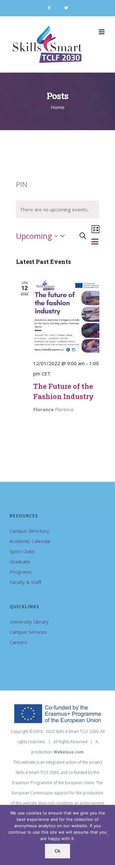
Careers (18, 642)
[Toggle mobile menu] (102, 31)
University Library (29, 621)
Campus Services (28, 632)
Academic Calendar (30, 541)
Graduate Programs (21, 566)
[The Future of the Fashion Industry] (66, 316)
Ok (57, 850)
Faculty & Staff (25, 582)
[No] (107, 835)
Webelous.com (69, 752)
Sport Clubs (22, 551)
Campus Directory (29, 531)
